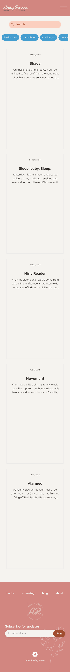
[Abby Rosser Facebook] (35, 654)
